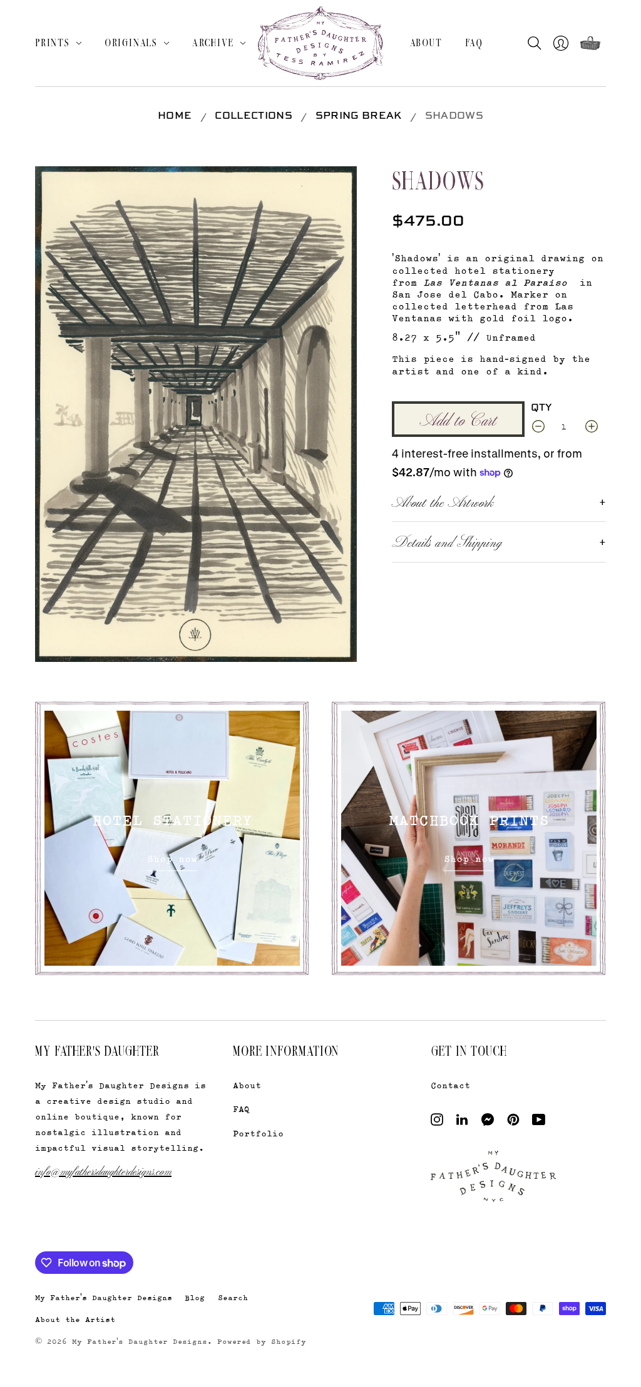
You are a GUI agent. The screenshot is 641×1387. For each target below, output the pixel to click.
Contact (450, 1084)
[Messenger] (488, 1122)
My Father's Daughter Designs (103, 1297)
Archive (213, 42)
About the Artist (75, 1319)
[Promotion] (172, 838)
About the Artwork (442, 501)
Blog (195, 1297)
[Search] (537, 43)
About (426, 42)
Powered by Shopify (261, 1341)
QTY (541, 408)
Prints (52, 42)
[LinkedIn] (462, 1122)
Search (233, 1297)
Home (175, 116)
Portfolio (258, 1133)
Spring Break (358, 116)
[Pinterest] (513, 1122)
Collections (253, 116)
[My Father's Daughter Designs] (320, 44)
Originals (131, 42)
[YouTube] (538, 1122)
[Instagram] (437, 1122)
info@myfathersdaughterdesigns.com (103, 1170)
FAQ (474, 42)
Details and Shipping (447, 541)
